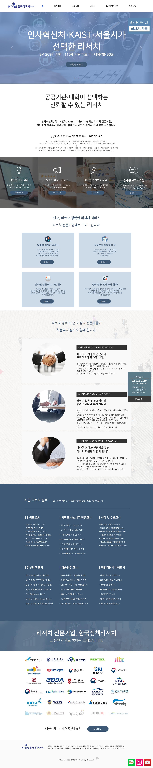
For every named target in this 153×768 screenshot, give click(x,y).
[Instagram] (139, 762)
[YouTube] (147, 762)
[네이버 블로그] (131, 762)
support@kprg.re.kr (78, 748)
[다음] (141, 48)
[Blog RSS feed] (97, 758)
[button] (96, 6)
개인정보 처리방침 (93, 748)
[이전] (12, 48)
